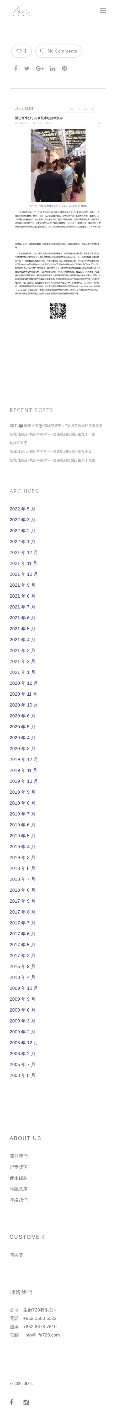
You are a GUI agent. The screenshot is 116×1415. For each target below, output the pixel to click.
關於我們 (19, 1156)
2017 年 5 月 (22, 944)
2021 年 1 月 (22, 672)
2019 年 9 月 (22, 792)
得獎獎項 (19, 1167)
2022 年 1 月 (22, 541)
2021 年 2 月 (22, 661)
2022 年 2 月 (22, 530)
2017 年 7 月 (22, 922)
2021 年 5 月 (22, 628)
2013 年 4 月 (22, 977)
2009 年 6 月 (22, 1010)
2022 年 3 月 (22, 519)
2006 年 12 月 (24, 1042)
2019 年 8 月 (22, 803)
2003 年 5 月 (22, 1075)
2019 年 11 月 (23, 770)
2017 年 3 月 (22, 955)
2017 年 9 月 (22, 901)
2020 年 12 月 (24, 683)
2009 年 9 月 (22, 999)
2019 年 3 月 (22, 857)
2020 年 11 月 (23, 694)
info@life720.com (42, 1334)
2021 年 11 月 (23, 563)
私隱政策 (19, 1188)
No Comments (61, 51)
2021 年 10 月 (24, 574)
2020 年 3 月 (22, 748)
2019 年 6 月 (22, 824)
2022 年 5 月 (22, 508)
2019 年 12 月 (24, 759)
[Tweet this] (27, 67)
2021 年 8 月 (22, 596)
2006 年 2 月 (22, 1053)
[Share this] (16, 67)
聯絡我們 (19, 1199)
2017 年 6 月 (22, 933)
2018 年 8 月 (22, 868)
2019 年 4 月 (22, 846)
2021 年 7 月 (22, 606)
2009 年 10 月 (24, 988)
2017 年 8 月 (22, 911)
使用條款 (19, 1177)
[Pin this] (65, 67)
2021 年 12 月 (24, 552)
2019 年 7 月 (22, 813)
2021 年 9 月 (22, 585)
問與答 (16, 1254)
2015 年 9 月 (22, 966)
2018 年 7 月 (22, 879)
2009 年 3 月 (22, 1020)
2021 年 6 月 (22, 617)
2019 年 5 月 (22, 835)
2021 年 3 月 (22, 650)
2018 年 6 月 (22, 890)
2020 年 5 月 (22, 726)
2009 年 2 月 (22, 1031)
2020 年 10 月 (24, 705)
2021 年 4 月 (22, 639)
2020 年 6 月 (22, 715)
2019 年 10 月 (24, 781)
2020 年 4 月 (22, 737)
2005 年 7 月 (22, 1064)
